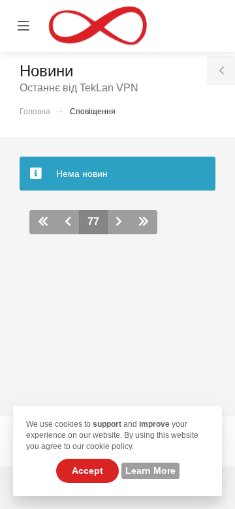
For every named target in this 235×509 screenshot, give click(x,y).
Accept (87, 470)
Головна (35, 111)
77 (93, 221)
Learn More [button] (150, 470)
